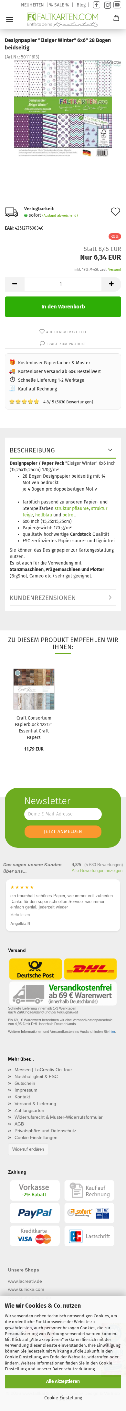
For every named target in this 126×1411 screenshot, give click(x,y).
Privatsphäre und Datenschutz (45, 1130)
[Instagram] (106, 5)
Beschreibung (32, 450)
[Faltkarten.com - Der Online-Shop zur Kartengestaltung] (63, 20)
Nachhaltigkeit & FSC (36, 1076)
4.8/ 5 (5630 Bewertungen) (51, 401)
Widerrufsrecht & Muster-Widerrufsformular (59, 1117)
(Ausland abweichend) (60, 215)
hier (112, 1031)
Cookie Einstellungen (36, 1137)
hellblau (43, 515)
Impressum (26, 1090)
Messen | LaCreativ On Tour (43, 1069)
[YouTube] (117, 5)
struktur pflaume (72, 508)
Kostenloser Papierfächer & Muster (54, 363)
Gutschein (25, 1083)
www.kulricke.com (26, 1289)
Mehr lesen (20, 914)
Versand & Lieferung (35, 1103)
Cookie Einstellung (63, 1398)
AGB (19, 1123)
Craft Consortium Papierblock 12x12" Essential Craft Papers (34, 727)
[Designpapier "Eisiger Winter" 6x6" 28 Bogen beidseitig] (63, 108)
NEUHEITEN (32, 5)
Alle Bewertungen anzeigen (97, 870)
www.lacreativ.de (25, 1281)
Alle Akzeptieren (63, 1381)
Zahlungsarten (29, 1110)
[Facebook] (96, 5)
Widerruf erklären (28, 1149)
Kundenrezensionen (43, 598)
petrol (68, 515)
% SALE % (59, 5)
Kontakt (22, 1096)
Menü (9, 19)
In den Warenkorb (63, 306)
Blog (81, 5)
